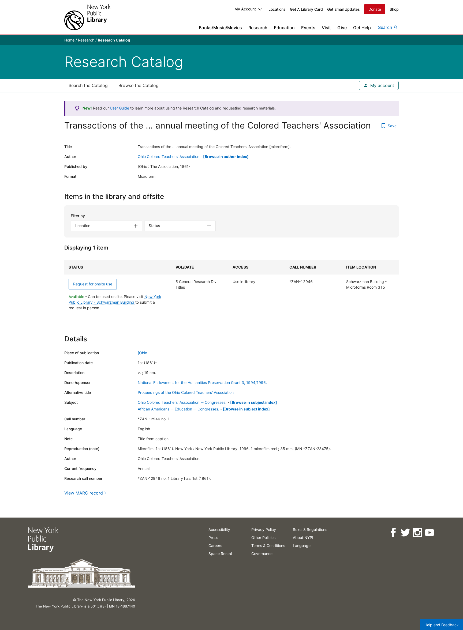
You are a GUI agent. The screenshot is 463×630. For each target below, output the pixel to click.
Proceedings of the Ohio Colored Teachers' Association (186, 392)
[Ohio (142, 352)
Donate (374, 9)
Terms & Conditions (268, 545)
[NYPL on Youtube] (429, 533)
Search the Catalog (88, 85)
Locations (277, 9)
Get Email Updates (343, 9)
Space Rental (220, 553)
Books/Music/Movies (220, 27)
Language (302, 545)
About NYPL (303, 537)
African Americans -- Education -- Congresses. (178, 409)
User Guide (119, 108)
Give (342, 27)
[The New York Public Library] (87, 17)
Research (257, 27)
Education (284, 27)
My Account (245, 9)
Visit (326, 27)
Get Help (362, 27)
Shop (394, 9)
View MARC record (83, 493)
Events (308, 27)
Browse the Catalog (138, 85)
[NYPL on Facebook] (393, 533)
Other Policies (263, 537)
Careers (215, 545)
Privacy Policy (263, 529)
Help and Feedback (441, 625)
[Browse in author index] (226, 156)
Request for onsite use (92, 284)
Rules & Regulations (310, 529)
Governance (261, 553)
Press (213, 537)
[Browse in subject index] (253, 402)
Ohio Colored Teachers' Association (168, 156)
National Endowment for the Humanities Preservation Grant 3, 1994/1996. (202, 382)
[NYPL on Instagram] (417, 533)
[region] (231, 287)
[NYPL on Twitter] (405, 533)
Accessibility (219, 529)
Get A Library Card (306, 9)
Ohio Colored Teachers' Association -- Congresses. (182, 402)
